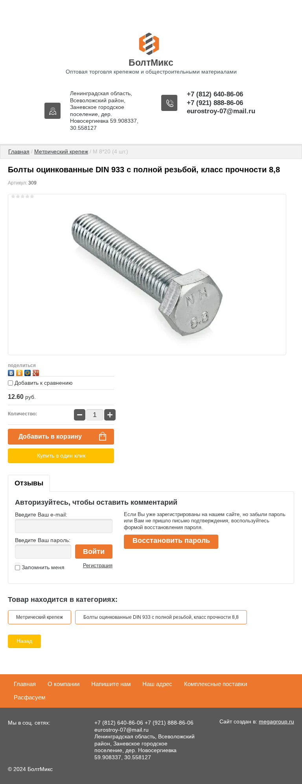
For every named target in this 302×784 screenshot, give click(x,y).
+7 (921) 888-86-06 (215, 103)
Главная (18, 151)
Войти (94, 551)
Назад (24, 641)
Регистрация (97, 565)
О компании (63, 684)
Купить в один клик (61, 455)
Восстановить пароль (171, 540)
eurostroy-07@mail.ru (221, 111)
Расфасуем (29, 697)
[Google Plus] (37, 372)
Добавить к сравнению (43, 383)
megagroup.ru (276, 721)
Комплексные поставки (215, 684)
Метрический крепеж (61, 151)
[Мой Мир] (28, 372)
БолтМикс (151, 62)
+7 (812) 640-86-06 (215, 94)
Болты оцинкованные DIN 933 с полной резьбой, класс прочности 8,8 (161, 617)
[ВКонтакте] (12, 372)
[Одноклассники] (20, 372)
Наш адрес (157, 684)
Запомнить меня (42, 567)
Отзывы (29, 483)
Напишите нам (111, 684)
